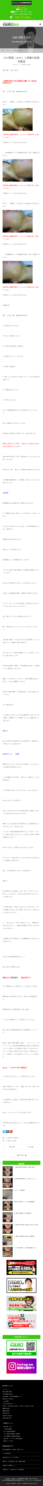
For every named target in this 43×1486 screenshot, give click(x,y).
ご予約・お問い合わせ (8, 1403)
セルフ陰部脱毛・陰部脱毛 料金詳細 (12, 1436)
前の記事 (12, 1147)
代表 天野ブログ (6, 1413)
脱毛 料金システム (8, 1426)
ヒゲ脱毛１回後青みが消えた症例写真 (24, 1236)
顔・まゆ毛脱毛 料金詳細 (9, 1431)
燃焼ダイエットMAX (8, 1441)
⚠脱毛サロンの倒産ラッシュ (9, 1465)
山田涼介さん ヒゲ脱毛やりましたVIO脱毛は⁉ (13, 1469)
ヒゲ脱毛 (13, 1140)
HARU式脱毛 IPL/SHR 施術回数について (12, 1396)
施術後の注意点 (6, 1410)
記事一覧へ (21, 1155)
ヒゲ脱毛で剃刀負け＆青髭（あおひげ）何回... (26, 1224)
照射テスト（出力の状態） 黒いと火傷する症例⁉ (14, 1461)
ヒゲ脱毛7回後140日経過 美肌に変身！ (24, 1167)
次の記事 (31, 1147)
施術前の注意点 (6, 1408)
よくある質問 (6, 1401)
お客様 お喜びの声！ (7, 1418)
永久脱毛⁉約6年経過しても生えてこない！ (25, 1178)
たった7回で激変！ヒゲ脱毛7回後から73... (25, 1247)
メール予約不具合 (7, 1453)
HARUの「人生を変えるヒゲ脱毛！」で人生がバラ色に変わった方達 (18, 1406)
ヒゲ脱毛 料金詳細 (8, 1429)
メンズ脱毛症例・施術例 (17, 50)
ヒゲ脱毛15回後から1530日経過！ (23, 1213)
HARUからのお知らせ (7, 1415)
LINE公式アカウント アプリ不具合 (10, 1457)
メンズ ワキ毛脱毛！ (20, 1190)
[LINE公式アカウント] (21, 1355)
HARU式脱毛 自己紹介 (8, 1394)
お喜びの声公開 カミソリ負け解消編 (24, 1201)
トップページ (6, 1389)
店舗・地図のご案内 (7, 1391)
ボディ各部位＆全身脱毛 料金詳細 (12, 1433)
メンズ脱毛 (8, 1140)
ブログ (7, 50)
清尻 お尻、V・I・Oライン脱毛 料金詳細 (13, 1438)
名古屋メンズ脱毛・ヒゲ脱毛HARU (15, 1478)
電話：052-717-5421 (31, 1478)
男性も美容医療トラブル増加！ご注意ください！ (14, 1449)
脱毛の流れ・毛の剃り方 (8, 1398)
